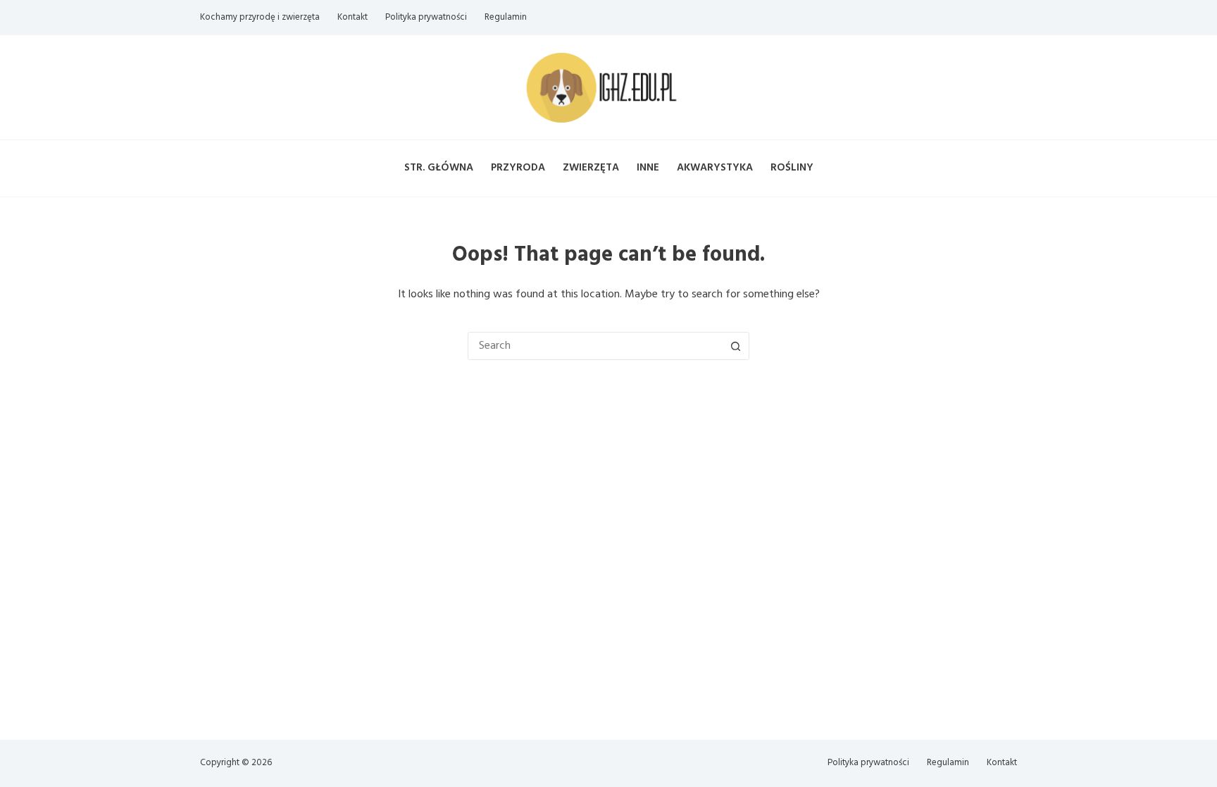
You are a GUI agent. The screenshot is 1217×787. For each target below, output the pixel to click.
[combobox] (595, 346)
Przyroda (518, 167)
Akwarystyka (715, 167)
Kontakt (352, 17)
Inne (648, 167)
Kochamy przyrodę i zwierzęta (260, 17)
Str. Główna (438, 167)
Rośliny (791, 167)
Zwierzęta (591, 167)
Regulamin (506, 17)
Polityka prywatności (426, 17)
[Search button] (735, 346)
